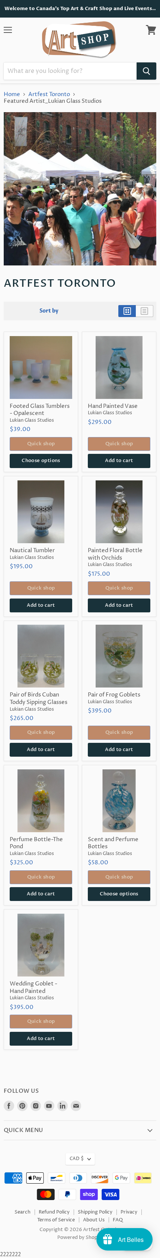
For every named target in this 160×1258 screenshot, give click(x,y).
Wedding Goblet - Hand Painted (33, 987)
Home (12, 94)
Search (23, 1212)
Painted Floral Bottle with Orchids (115, 554)
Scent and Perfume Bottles (113, 843)
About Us (94, 1220)
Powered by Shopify (80, 1237)
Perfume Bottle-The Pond (36, 843)
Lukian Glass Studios (32, 420)
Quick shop (41, 443)
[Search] (146, 71)
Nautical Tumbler (32, 550)
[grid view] (127, 311)
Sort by (48, 311)
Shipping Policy (95, 1212)
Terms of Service (56, 1220)
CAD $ (77, 1159)
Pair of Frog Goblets (114, 695)
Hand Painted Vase (113, 406)
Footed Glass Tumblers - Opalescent (40, 410)
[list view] (144, 311)
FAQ (118, 1220)
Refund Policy (54, 1212)
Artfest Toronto (49, 94)
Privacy (129, 1212)
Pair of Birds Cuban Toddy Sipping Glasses (38, 698)
